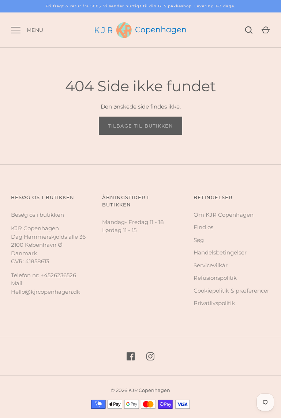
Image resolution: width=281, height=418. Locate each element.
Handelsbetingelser (220, 252)
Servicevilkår (211, 265)
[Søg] (249, 30)
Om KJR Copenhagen (224, 214)
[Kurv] (266, 30)
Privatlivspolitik (214, 303)
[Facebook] (131, 356)
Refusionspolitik (215, 277)
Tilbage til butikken (140, 126)
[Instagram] (150, 356)
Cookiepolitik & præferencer (231, 290)
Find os (203, 227)
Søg (199, 239)
